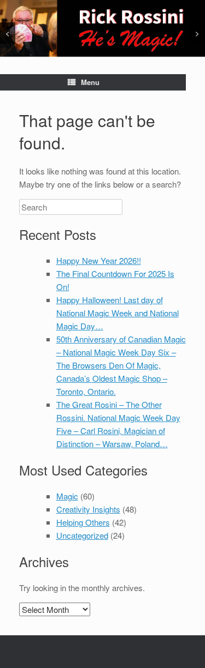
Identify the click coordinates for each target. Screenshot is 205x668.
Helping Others (83, 522)
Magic (67, 496)
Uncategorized (82, 535)
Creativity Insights (88, 509)
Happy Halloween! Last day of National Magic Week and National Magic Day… (117, 313)
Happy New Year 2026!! (98, 260)
